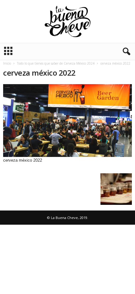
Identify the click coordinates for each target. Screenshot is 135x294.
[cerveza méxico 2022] (67, 120)
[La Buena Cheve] (67, 21)
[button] (125, 52)
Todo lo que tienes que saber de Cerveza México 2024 (55, 63)
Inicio (7, 63)
